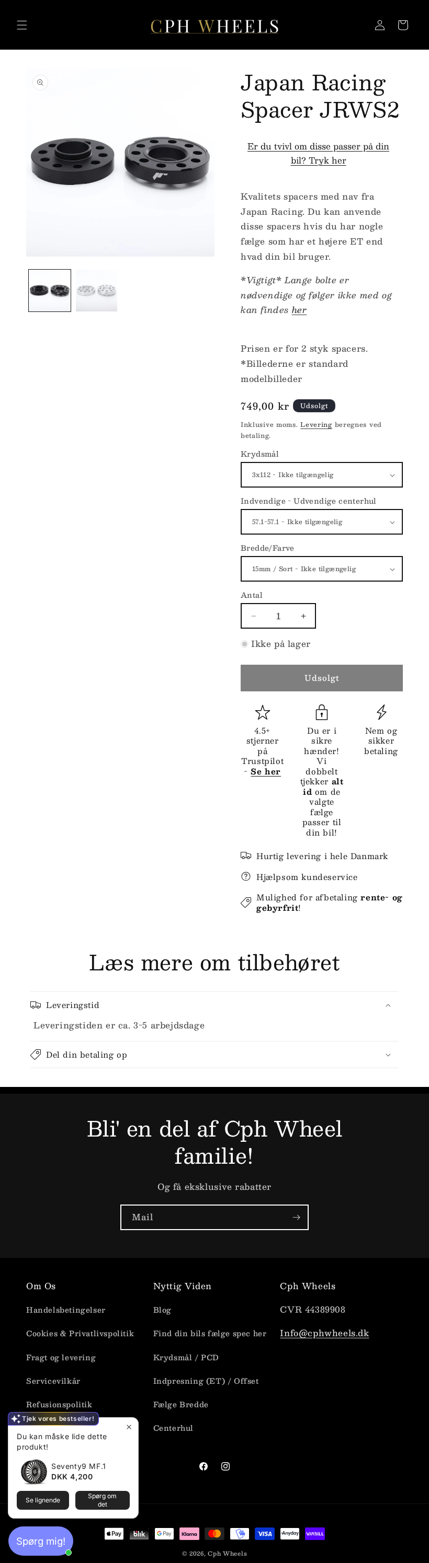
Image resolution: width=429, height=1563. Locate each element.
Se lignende (43, 1500)
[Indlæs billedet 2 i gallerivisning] (97, 290)
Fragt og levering (61, 1357)
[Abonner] (296, 1217)
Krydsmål (260, 453)
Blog (162, 1309)
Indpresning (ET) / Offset (206, 1380)
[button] (21, 25)
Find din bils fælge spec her (210, 1333)
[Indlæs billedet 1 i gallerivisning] (50, 290)
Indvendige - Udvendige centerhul (309, 500)
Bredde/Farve (268, 547)
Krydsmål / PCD (186, 1357)
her (299, 310)
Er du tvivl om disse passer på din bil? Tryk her (318, 153)
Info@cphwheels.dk (324, 1333)
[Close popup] (129, 1427)
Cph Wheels (227, 1553)
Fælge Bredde (181, 1404)
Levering (316, 424)
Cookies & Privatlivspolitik (80, 1333)
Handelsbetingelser (66, 1309)
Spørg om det (102, 1500)
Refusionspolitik (59, 1404)
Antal (252, 594)
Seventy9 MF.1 (78, 1466)
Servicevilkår (53, 1380)
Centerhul (173, 1427)
